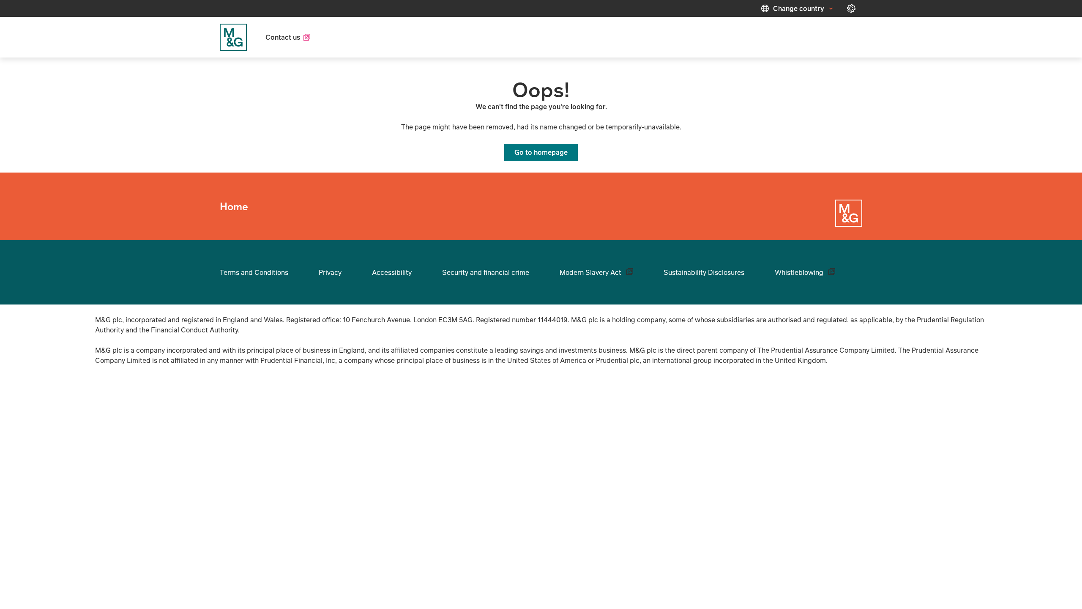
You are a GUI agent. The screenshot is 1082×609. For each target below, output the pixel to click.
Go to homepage (541, 152)
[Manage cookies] (851, 8)
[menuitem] (287, 37)
